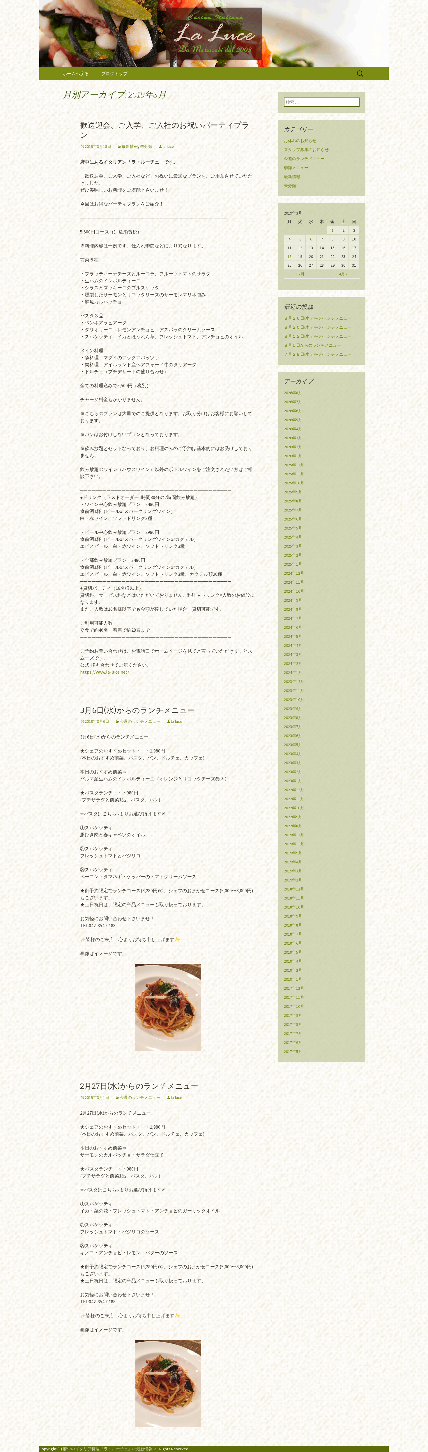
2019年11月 (294, 844)
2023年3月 (293, 762)
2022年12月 (294, 789)
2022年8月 (293, 825)
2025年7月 (293, 510)
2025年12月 (294, 465)
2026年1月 (293, 455)
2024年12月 (294, 573)
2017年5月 (293, 1051)
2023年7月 (293, 726)
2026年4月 (293, 428)
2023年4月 (293, 753)
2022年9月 (293, 816)
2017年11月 (294, 997)
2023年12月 (294, 681)
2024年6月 (293, 627)
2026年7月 (293, 401)
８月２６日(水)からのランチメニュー (317, 318)
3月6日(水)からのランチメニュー (137, 710)
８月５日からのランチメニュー (312, 345)
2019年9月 (293, 853)
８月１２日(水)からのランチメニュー (317, 336)
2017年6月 (293, 1042)
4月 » (343, 274)
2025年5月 (293, 528)
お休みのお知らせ (300, 140)
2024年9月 (293, 600)
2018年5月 (293, 952)
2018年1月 (293, 979)
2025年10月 (294, 483)
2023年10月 (294, 699)
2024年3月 (293, 654)
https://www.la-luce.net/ (104, 672)
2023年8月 (293, 717)
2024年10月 (294, 591)
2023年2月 (293, 771)
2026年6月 (293, 410)
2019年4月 (293, 862)
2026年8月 (293, 392)
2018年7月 (293, 934)
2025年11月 (294, 474)
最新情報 (130, 146)
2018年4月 (293, 961)
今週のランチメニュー (140, 721)
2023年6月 (293, 735)
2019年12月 (294, 834)
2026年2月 (293, 446)
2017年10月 (294, 1006)
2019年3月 (293, 871)
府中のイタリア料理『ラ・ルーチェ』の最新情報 (108, 1448)
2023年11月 (294, 690)
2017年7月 (293, 1033)
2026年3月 (293, 437)
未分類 (146, 146)
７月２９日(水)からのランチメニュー (317, 354)
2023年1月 (293, 780)
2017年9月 (293, 1015)
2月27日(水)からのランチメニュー (139, 1086)
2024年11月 (294, 582)
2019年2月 (293, 880)
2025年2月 (293, 555)
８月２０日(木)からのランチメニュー (317, 327)
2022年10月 (294, 807)
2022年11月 (294, 798)
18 (289, 256)
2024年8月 (293, 609)
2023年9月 (293, 708)
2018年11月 (294, 898)
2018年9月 (293, 916)
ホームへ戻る (76, 73)
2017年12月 (294, 988)
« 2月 (300, 274)
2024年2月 (293, 663)
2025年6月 (293, 519)
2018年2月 (293, 970)
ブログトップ (114, 73)
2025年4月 (293, 537)
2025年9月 (293, 492)
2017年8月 (293, 1024)
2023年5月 (293, 744)
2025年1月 (293, 564)
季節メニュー (296, 167)
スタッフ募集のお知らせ (306, 149)
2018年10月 (294, 907)
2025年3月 (293, 546)
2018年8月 (293, 925)
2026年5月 (293, 419)
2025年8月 (293, 501)
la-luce (168, 146)
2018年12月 (294, 889)
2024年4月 (293, 645)
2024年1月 (293, 672)
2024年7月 (293, 618)
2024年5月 (293, 636)
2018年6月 (293, 943)
